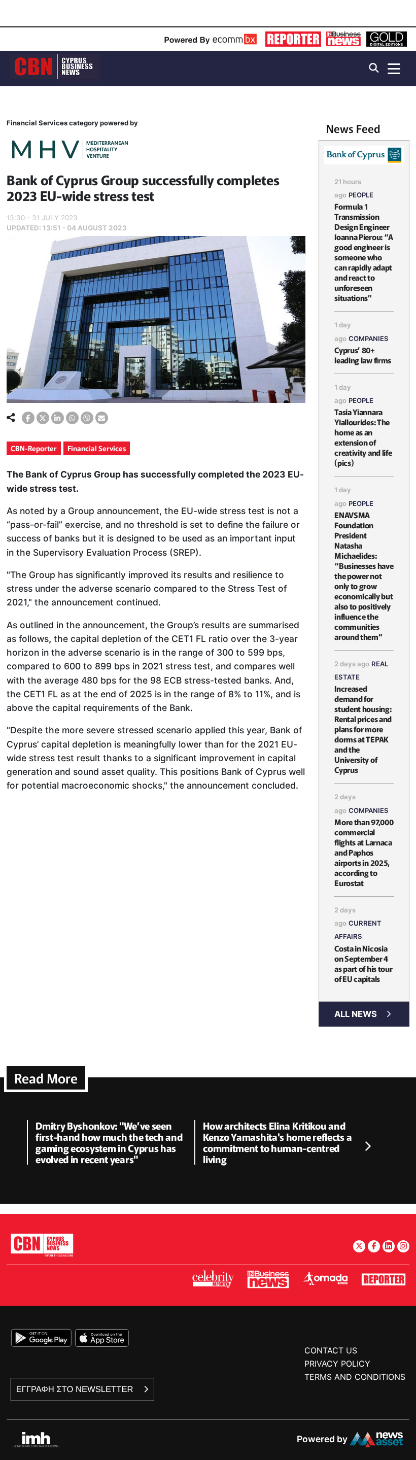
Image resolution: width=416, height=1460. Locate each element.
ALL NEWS (355, 1014)
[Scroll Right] (367, 1146)
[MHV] (70, 151)
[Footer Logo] (42, 1244)
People (361, 195)
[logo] (54, 67)
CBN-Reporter (34, 448)
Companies (369, 338)
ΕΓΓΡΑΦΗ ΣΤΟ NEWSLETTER (75, 1389)
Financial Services (96, 448)
